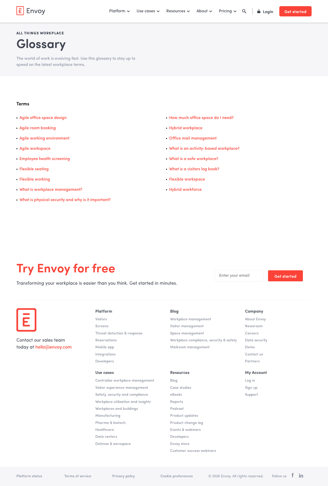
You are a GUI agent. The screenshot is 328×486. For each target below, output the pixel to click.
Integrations (105, 354)
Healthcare (104, 430)
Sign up (251, 388)
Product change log (186, 423)
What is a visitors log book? (194, 169)
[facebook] (293, 476)
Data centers (106, 437)
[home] (30, 10)
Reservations (106, 340)
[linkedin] (301, 476)
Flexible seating (34, 169)
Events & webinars (185, 430)
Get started (295, 11)
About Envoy (255, 319)
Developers (104, 361)
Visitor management (187, 326)
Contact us (254, 354)
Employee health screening (44, 159)
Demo (250, 347)
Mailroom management (190, 347)
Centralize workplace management (124, 380)
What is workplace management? (50, 190)
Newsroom (254, 326)
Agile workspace (34, 149)
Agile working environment (44, 138)
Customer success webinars (193, 451)
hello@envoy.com (53, 347)
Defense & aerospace (113, 444)
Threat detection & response (118, 333)
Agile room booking (37, 128)
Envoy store (179, 444)
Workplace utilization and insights (123, 402)
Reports (176, 402)
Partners (252, 361)
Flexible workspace (187, 179)
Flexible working (34, 179)
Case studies (180, 388)
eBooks (176, 394)
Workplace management (190, 319)
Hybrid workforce (185, 190)
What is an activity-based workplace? (204, 149)
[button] (120, 11)
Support (251, 394)
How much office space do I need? (201, 118)
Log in (250, 380)
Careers (252, 333)
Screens (101, 326)
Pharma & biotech (110, 423)
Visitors (101, 319)
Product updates (184, 416)
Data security (256, 340)
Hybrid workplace (185, 128)
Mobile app (104, 347)
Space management (187, 333)
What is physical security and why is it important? (65, 200)
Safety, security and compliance (121, 394)
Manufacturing (107, 416)
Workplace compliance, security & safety (203, 340)
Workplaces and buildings (116, 409)
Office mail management (193, 138)
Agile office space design (43, 118)
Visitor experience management (121, 388)
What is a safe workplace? (193, 159)
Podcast (177, 409)
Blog (174, 380)
